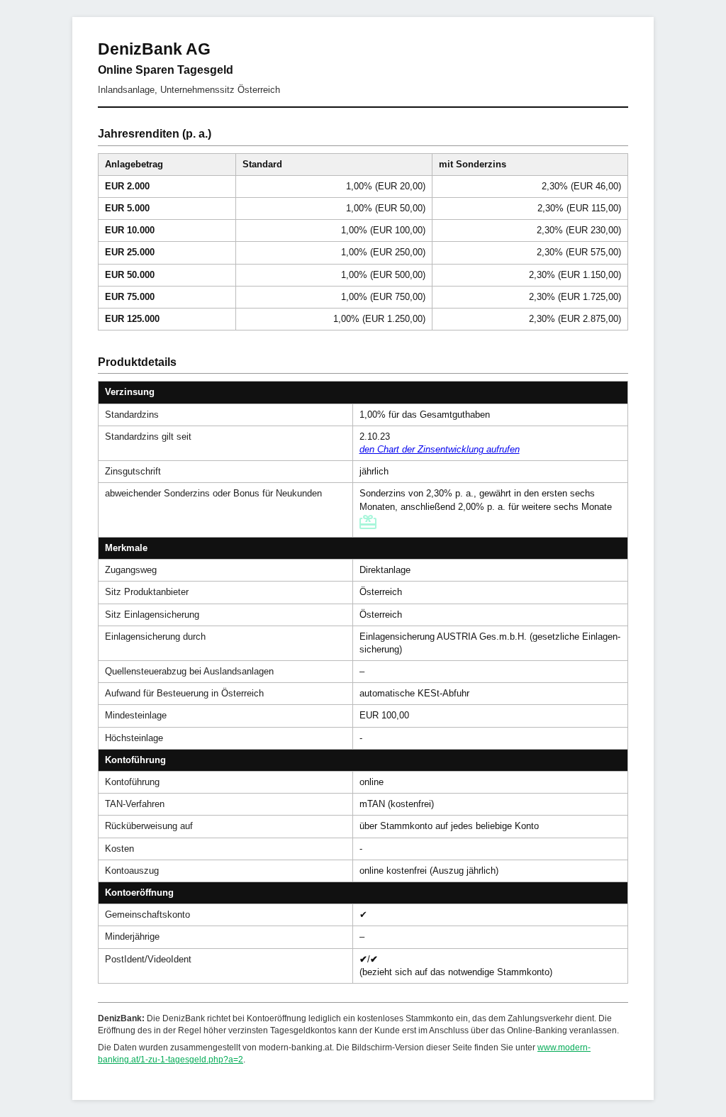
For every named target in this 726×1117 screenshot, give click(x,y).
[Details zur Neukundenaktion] (369, 526)
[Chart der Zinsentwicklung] (439, 449)
